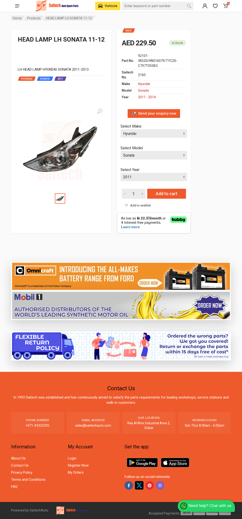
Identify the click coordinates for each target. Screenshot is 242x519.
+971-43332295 (37, 425)
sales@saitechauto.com (93, 425)
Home (17, 18)
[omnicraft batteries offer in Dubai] (121, 276)
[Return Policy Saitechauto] (121, 345)
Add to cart (166, 193)
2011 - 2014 (147, 97)
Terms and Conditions (28, 479)
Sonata (143, 90)
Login (72, 458)
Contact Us (20, 465)
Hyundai (144, 84)
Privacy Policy (21, 472)
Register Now (78, 465)
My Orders (76, 472)
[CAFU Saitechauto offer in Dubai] (121, 305)
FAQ (14, 487)
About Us (18, 458)
